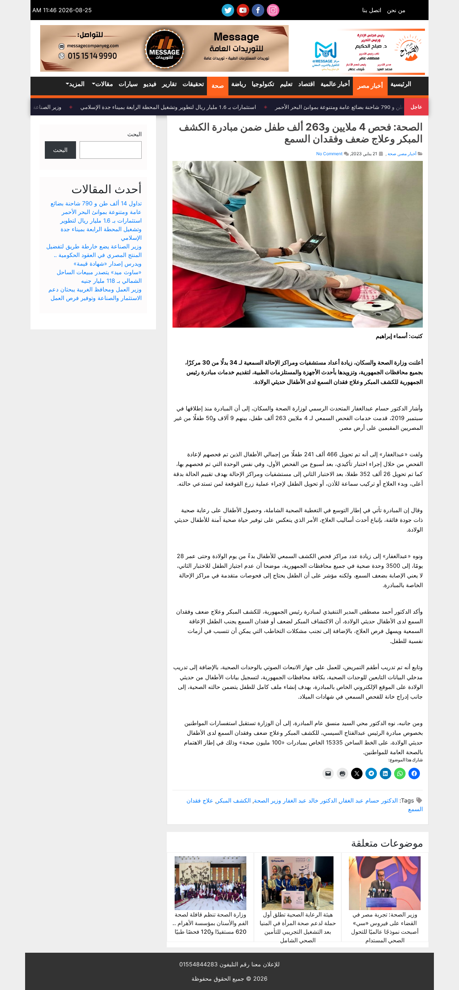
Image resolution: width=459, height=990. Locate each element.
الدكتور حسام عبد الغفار (369, 800)
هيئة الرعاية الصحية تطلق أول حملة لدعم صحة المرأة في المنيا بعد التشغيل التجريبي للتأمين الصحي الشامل (298, 927)
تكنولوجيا (263, 83)
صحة (218, 85)
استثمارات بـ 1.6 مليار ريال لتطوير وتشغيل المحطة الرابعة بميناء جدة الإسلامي (173, 106)
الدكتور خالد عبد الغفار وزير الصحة (295, 800)
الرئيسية (401, 83)
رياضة (238, 83)
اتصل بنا (371, 10)
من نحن (396, 10)
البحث (134, 134)
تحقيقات (193, 83)
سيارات (128, 83)
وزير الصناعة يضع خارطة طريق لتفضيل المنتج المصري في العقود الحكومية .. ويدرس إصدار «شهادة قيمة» (94, 255)
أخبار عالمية (335, 83)
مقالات (104, 83)
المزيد (77, 83)
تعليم (286, 83)
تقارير (169, 83)
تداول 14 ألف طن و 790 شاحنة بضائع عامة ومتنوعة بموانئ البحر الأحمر (360, 106)
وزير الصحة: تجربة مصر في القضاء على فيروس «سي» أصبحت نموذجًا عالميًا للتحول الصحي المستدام (384, 927)
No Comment (329, 153)
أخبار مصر (370, 85)
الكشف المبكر (234, 800)
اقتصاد (306, 83)
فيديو (149, 83)
